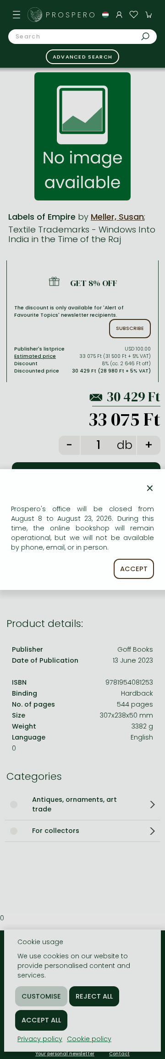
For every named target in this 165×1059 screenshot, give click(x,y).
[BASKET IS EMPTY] (148, 14)
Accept (134, 568)
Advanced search (83, 56)
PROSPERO (71, 15)
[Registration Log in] (119, 15)
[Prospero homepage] (35, 14)
